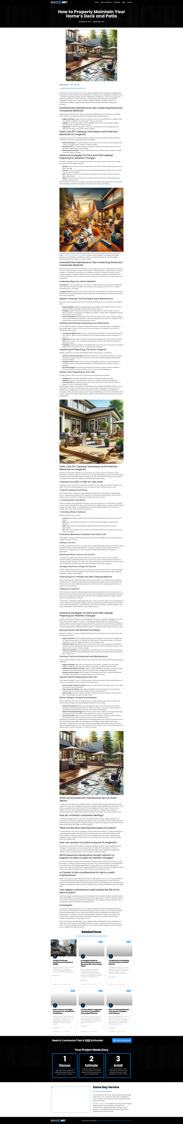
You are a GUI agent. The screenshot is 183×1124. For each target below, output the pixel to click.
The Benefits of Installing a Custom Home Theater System (119, 962)
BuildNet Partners (102, 1120)
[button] (72, 85)
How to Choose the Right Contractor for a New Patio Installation (63, 1011)
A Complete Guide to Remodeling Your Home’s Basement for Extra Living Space (91, 963)
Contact (129, 2)
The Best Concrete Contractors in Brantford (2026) (63, 962)
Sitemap (110, 1120)
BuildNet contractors (99, 1104)
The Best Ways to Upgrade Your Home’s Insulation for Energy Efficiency (91, 1011)
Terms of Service (127, 1120)
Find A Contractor (106, 2)
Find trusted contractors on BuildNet (74, 255)
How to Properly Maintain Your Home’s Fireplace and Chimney (119, 1011)
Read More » (56, 975)
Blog (123, 2)
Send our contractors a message (64, 1069)
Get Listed (117, 2)
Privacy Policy (117, 1120)
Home (97, 2)
